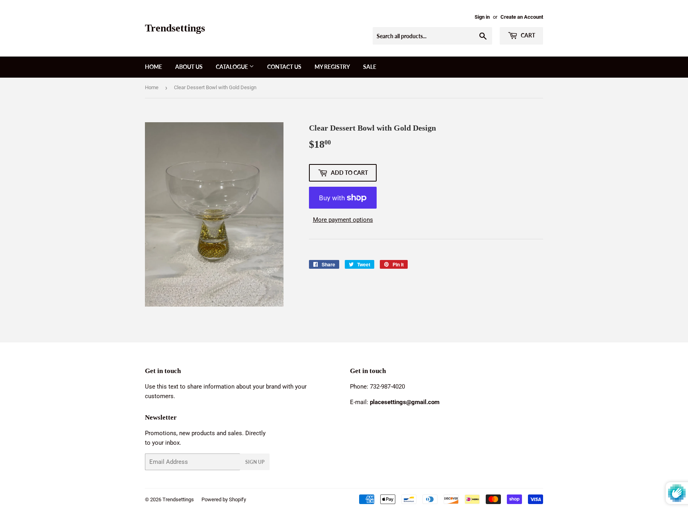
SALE (369, 66)
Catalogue (232, 66)
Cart (527, 35)
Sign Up (254, 462)
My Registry (332, 66)
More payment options (343, 219)
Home (153, 66)
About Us (189, 66)
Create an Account (521, 17)
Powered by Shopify (223, 499)
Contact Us (284, 66)
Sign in (482, 17)
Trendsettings (175, 28)
